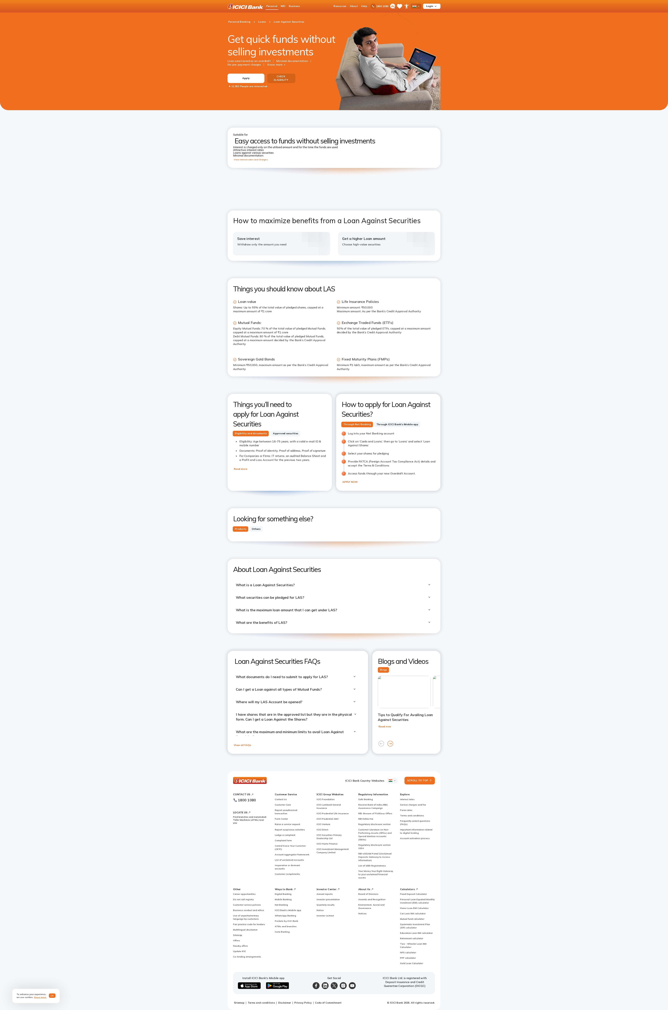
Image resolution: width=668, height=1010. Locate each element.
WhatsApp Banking (285, 915)
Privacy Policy (303, 1002)
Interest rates (407, 799)
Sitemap (237, 935)
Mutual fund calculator (412, 919)
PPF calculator (408, 958)
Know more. (40, 997)
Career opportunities (244, 894)
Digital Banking (283, 894)
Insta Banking (282, 931)
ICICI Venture (323, 824)
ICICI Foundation (326, 799)
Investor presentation (328, 899)
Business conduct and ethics (248, 910)
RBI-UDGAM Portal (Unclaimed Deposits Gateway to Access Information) (375, 857)
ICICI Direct (322, 829)
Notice (320, 910)
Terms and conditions (412, 815)
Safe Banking (365, 799)
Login (429, 6)
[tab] (251, 433)
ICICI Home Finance (327, 843)
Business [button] (294, 6)
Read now (385, 726)
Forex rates (406, 810)
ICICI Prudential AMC (328, 819)
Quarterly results (326, 904)
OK (52, 995)
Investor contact (325, 915)
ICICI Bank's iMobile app (288, 910)
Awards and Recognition (371, 899)
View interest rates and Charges (251, 159)
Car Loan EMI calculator (413, 913)
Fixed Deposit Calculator (413, 894)
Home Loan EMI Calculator (414, 908)
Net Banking (281, 904)
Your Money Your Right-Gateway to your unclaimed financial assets (375, 874)
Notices (362, 913)
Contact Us (281, 799)
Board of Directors (368, 894)
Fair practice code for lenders (249, 924)
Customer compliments (287, 874)
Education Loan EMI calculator (416, 933)
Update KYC (239, 951)
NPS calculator (408, 952)
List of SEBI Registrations (372, 865)
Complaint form (283, 840)
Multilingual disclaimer (245, 929)
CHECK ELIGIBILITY (281, 78)
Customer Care (283, 804)
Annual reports (325, 894)
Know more (275, 64)
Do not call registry (243, 899)
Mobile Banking (283, 899)
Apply (246, 78)
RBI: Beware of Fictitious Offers (375, 813)
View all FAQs (242, 745)
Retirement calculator (411, 938)
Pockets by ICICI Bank (286, 921)
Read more (240, 468)
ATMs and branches (286, 926)
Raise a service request (287, 824)
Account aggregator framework (292, 854)
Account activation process (415, 838)
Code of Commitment (328, 1002)
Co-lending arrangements (247, 956)
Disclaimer (284, 1002)
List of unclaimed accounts (289, 860)
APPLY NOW (350, 482)
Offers (236, 940)
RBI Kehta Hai (365, 819)
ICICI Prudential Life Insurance (333, 813)
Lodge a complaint (285, 835)
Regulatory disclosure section (374, 824)
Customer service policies (247, 904)
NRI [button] (283, 6)
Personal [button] (271, 6)
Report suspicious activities (290, 829)
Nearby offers (240, 946)
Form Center (281, 819)
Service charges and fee (413, 804)
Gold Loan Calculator (411, 963)
